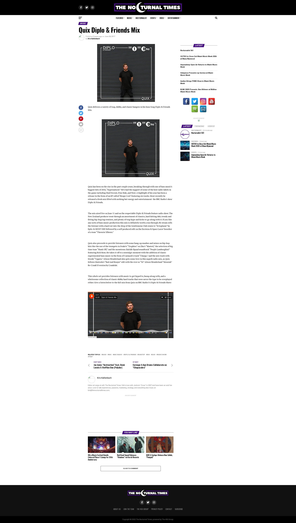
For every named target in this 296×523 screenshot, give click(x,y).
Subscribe (179, 509)
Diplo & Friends (130, 354)
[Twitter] (194, 101)
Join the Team (128, 509)
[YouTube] (211, 101)
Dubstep (141, 354)
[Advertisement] (130, 413)
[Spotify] (194, 108)
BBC (110, 354)
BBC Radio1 (118, 354)
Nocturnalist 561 (186, 50)
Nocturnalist (141, 18)
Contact (168, 509)
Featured (119, 18)
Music (129, 18)
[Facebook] (186, 101)
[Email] (203, 108)
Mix (148, 354)
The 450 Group (142, 509)
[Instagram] (203, 101)
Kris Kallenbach (94, 39)
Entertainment (174, 18)
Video (162, 18)
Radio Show (161, 354)
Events (153, 18)
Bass (104, 354)
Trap (91, 357)
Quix (153, 354)
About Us (117, 509)
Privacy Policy (157, 509)
